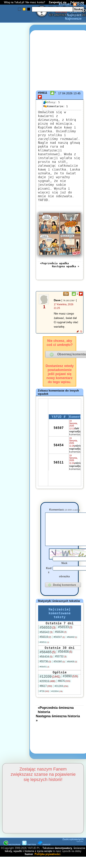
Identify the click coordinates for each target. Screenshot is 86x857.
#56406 (65, 651)
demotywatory (63, 848)
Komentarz (64, 509)
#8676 (64, 680)
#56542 (46, 632)
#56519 (45, 636)
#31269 (61, 686)
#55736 (45, 661)
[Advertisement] (18, 380)
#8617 (46, 685)
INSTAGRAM (14, 845)
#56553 (48, 627)
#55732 (61, 656)
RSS (80, 4)
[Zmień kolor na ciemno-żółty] (24, 9)
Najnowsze (73, 18)
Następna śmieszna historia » (58, 718)
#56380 (59, 661)
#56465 (48, 652)
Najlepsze (74, 15)
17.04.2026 (65, 93)
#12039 (50, 676)
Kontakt (65, 4)
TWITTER (31, 845)
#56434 (46, 656)
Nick (64, 563)
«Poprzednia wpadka (54, 263)
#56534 (61, 631)
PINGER (46, 845)
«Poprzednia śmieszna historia (56, 710)
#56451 (44, 667)
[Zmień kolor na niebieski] (19, 9)
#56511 (44, 642)
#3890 (70, 676)
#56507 (59, 637)
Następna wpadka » (65, 266)
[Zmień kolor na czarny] (28, 9)
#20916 (47, 681)
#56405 (72, 661)
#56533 (65, 627)
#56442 (72, 637)
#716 (44, 691)
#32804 (57, 691)
